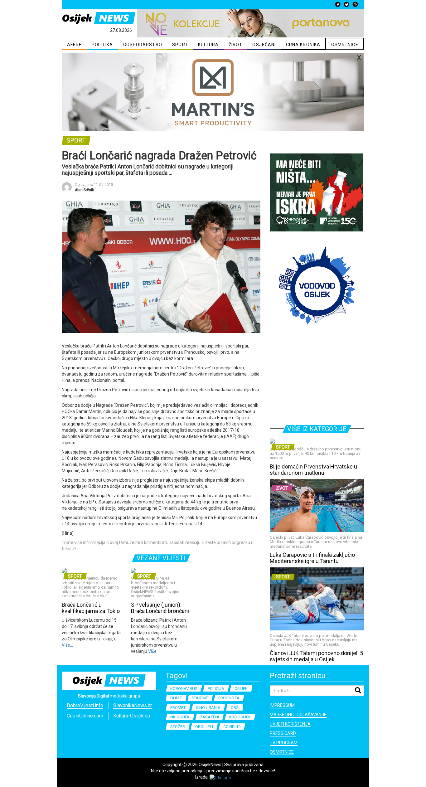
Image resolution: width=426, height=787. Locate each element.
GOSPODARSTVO (142, 44)
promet (178, 707)
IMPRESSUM (282, 705)
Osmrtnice (282, 752)
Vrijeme (200, 698)
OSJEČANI (264, 44)
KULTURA (208, 44)
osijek (241, 688)
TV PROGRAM (284, 742)
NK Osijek (180, 717)
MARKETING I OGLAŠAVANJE (298, 714)
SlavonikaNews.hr (132, 705)
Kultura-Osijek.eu (131, 716)
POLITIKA (102, 44)
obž (235, 707)
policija (216, 688)
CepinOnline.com (85, 716)
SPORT (180, 44)
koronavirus (183, 688)
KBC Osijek (240, 717)
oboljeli (204, 726)
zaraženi (209, 717)
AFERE (74, 44)
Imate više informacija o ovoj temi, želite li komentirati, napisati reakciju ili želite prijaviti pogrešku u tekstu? (158, 545)
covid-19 (231, 726)
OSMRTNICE (344, 44)
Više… (67, 645)
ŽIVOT (236, 44)
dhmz (176, 698)
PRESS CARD (283, 733)
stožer (177, 726)
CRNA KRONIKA (303, 44)
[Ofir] (220, 777)
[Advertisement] (317, 377)
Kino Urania (208, 707)
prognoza (229, 698)
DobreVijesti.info (85, 705)
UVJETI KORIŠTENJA (290, 723)
